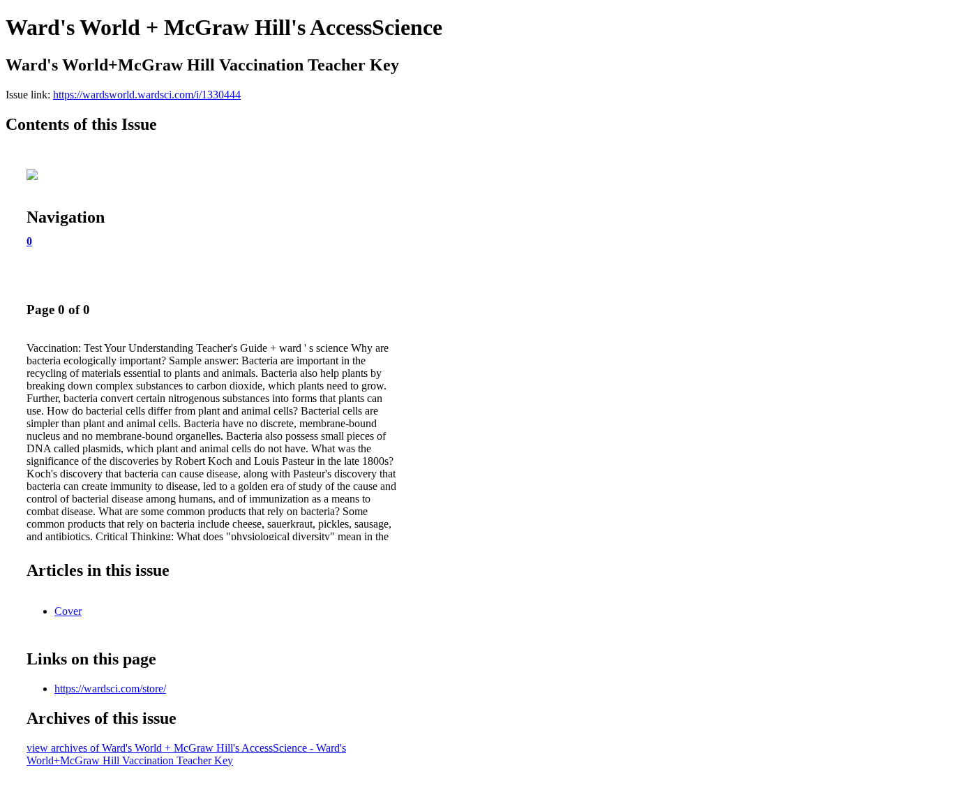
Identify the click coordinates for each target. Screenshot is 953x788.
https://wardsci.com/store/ (110, 688)
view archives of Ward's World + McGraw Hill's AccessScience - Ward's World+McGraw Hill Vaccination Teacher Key (186, 754)
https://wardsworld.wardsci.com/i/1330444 (147, 95)
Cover (68, 611)
